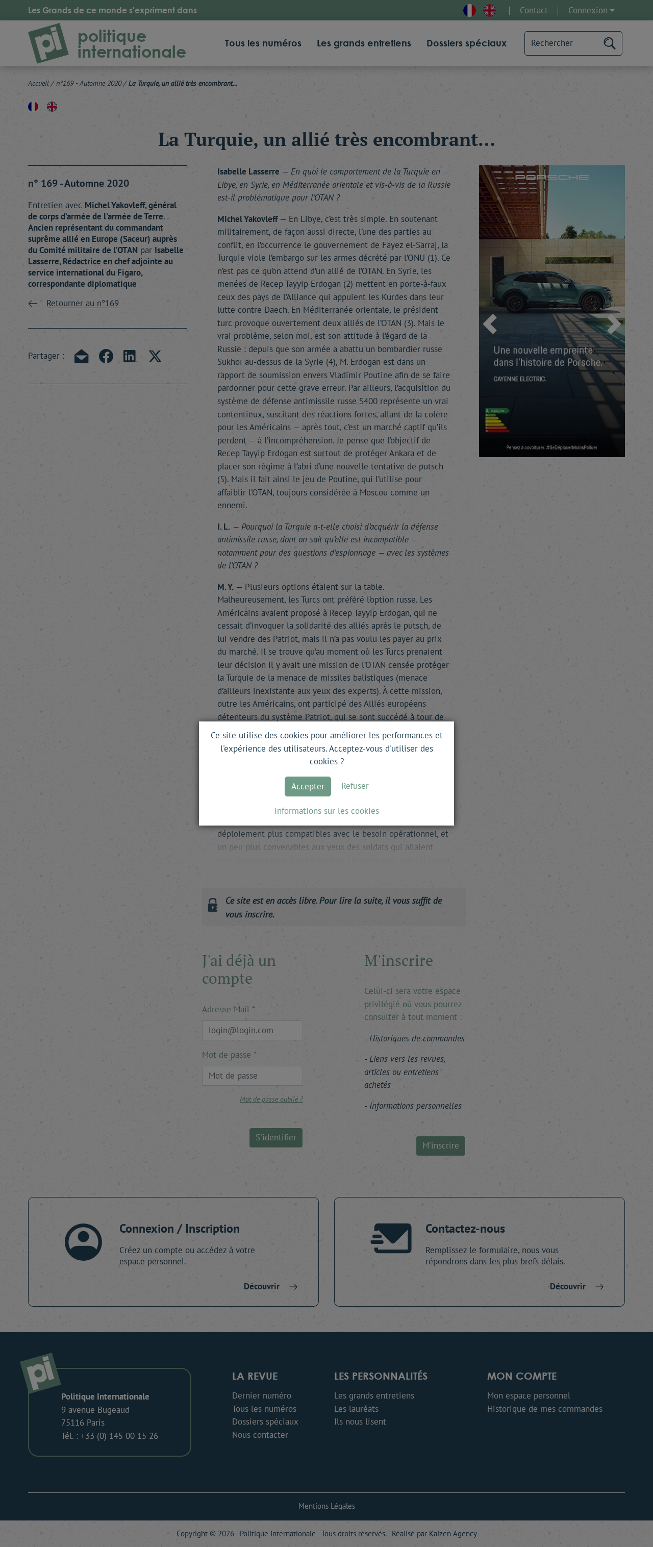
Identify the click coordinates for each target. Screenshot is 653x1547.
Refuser (355, 785)
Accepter (307, 786)
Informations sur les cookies (326, 810)
